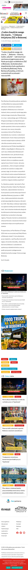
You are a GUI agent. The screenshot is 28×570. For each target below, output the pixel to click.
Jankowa (8, 485)
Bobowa (4, 359)
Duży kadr (4, 535)
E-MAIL (7, 48)
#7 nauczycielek (19, 425)
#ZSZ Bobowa (16, 372)
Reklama (18, 526)
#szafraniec (5, 372)
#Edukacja (5, 362)
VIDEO (3, 526)
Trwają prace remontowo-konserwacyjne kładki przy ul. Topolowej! (11, 459)
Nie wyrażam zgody (17, 567)
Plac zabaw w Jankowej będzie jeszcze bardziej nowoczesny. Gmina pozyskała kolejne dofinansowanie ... (13, 490)
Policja (8, 396)
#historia (14, 362)
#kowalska (5, 365)
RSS (17, 528)
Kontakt (18, 524)
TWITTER (18, 45)
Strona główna (4, 26)
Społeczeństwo (8, 425)
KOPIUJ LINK (18, 48)
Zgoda (8, 567)
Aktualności (12, 26)
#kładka (17, 454)
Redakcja (18, 521)
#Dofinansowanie (20, 485)
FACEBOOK (7, 45)
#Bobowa (13, 359)
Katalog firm (4, 533)
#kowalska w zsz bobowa (9, 369)
